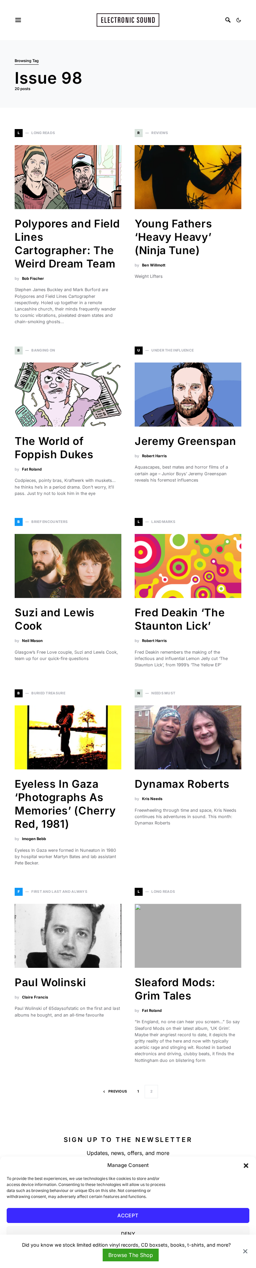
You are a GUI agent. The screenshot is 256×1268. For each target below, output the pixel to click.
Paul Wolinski (50, 982)
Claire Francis (35, 997)
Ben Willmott (153, 265)
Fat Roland (32, 469)
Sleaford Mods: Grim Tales (175, 989)
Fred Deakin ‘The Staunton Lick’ (180, 619)
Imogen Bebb (34, 838)
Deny (128, 1234)
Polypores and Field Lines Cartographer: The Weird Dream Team (67, 243)
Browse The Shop (130, 1255)
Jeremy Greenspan (185, 441)
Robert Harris (154, 456)
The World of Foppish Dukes (54, 448)
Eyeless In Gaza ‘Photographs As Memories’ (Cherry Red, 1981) (65, 803)
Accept (128, 1215)
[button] (246, 1165)
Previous (117, 1091)
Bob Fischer (33, 278)
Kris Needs (152, 798)
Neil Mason (32, 640)
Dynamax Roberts (182, 783)
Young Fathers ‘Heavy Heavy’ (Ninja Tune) (173, 237)
